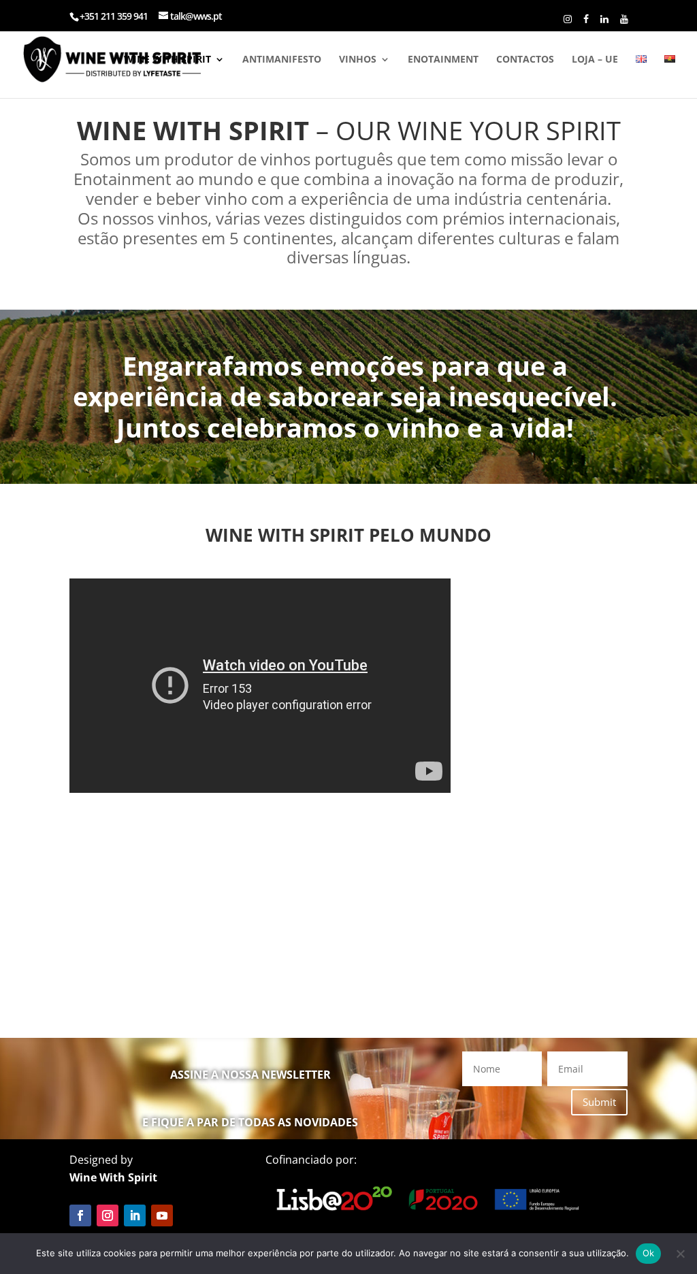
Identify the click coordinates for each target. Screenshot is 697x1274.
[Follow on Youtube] (162, 1215)
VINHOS (357, 59)
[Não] (680, 1253)
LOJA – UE (595, 59)
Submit (599, 1102)
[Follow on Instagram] (107, 1215)
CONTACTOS (525, 59)
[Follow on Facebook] (80, 1215)
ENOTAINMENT (443, 59)
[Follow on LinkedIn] (135, 1215)
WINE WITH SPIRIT (167, 59)
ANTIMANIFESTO (281, 59)
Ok (649, 1252)
